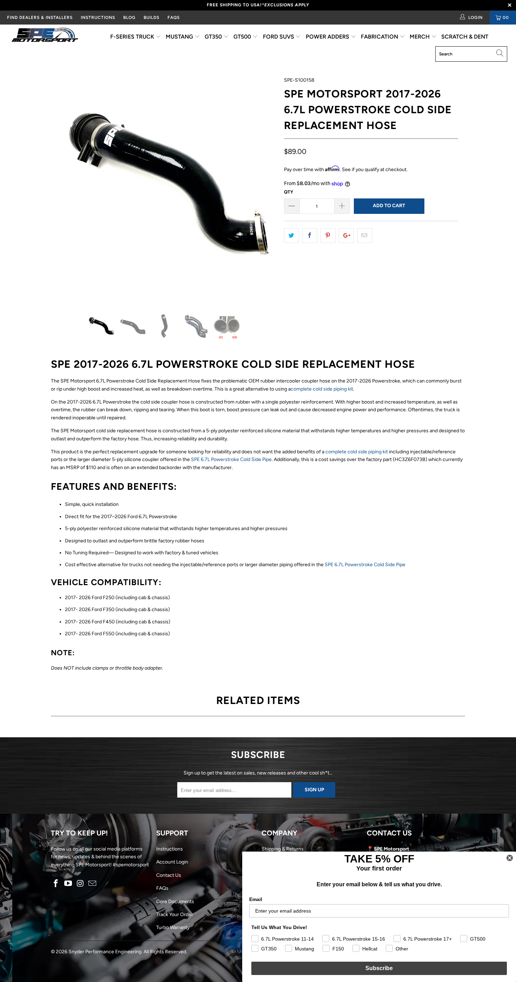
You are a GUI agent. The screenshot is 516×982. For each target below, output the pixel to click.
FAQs (173, 17)
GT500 (242, 36)
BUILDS (151, 17)
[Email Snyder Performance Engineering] (92, 883)
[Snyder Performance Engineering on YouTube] (68, 883)
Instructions (169, 849)
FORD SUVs (279, 36)
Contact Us (168, 875)
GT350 (214, 36)
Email (255, 899)
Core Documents (175, 902)
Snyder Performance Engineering (104, 952)
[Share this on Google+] (346, 235)
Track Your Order (174, 914)
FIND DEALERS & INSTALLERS (40, 17)
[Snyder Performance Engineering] (44, 36)
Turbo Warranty (173, 927)
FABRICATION (380, 36)
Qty (288, 192)
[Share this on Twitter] (291, 235)
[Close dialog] (509, 857)
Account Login (172, 862)
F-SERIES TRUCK (133, 36)
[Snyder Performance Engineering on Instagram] (80, 883)
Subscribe (379, 968)
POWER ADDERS (328, 36)
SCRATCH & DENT (464, 36)
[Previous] (63, 189)
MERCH (420, 36)
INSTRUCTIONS (98, 17)
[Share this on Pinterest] (328, 235)
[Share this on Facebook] (309, 235)
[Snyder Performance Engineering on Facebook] (56, 883)
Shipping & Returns (283, 849)
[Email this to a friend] (364, 235)
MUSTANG (180, 36)
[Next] (264, 189)
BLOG (129, 17)
